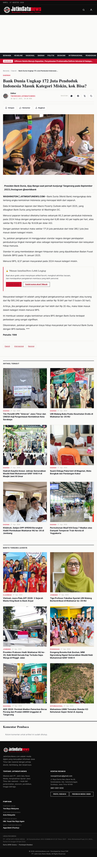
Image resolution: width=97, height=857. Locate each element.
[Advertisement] (48, 34)
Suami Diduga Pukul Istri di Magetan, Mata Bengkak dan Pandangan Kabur (70, 472)
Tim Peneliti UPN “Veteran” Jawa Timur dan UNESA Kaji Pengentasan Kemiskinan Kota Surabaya (24, 417)
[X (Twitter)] (84, 96)
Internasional (76, 55)
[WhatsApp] (71, 96)
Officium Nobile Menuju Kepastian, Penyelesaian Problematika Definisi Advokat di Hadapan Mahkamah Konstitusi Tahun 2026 (54, 61)
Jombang (54, 595)
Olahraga (7, 595)
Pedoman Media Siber (81, 794)
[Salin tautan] (91, 96)
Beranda (7, 55)
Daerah (41, 55)
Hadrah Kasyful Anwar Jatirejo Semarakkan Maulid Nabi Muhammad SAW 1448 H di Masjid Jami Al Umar (24, 474)
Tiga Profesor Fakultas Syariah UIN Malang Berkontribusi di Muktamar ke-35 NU (71, 599)
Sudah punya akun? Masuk (36, 284)
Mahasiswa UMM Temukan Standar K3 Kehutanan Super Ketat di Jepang (69, 710)
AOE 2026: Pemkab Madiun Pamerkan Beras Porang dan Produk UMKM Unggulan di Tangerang (25, 712)
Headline (18, 55)
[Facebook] (78, 96)
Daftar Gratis (13, 284)
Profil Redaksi (59, 794)
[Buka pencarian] (83, 10)
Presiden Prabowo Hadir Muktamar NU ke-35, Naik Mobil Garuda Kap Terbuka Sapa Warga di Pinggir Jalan (24, 655)
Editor (13, 93)
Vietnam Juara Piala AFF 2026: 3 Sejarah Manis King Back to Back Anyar (23, 599)
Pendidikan (91, 55)
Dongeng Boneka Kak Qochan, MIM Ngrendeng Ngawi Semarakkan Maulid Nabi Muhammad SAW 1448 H (71, 655)
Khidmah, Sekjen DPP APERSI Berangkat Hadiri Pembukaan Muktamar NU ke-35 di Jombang (23, 530)
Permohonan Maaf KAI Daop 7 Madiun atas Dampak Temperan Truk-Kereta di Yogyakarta (71, 530)
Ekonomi (61, 55)
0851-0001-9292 (57, 788)
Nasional (30, 55)
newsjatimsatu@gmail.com (61, 776)
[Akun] (91, 10)
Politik (50, 55)
